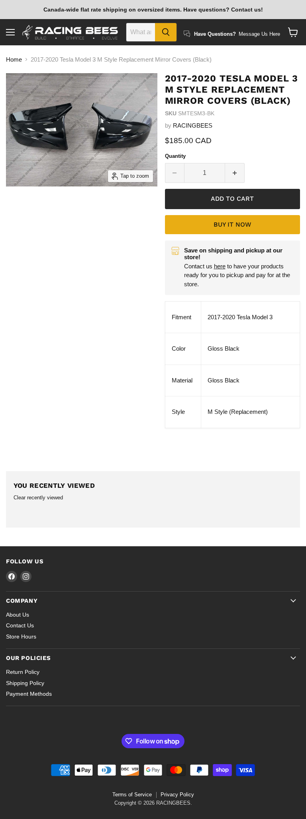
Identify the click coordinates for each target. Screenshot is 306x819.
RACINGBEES (192, 125)
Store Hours (21, 636)
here (220, 266)
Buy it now (232, 224)
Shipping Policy (25, 683)
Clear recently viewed (38, 498)
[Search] (166, 32)
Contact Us (20, 625)
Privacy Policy (177, 795)
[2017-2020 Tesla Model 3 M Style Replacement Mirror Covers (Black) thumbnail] (22, 206)
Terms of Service (132, 795)
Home (14, 59)
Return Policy (22, 672)
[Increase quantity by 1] (235, 173)
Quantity (175, 156)
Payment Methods (29, 694)
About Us (17, 614)
